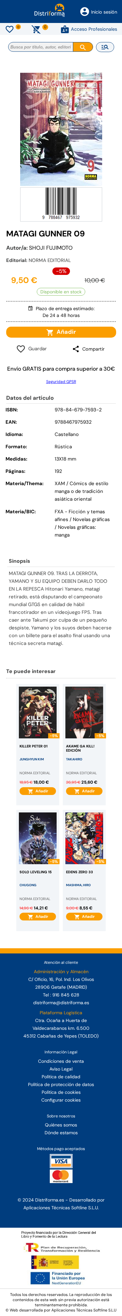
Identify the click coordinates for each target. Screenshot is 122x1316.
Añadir (65, 332)
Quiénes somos (61, 1125)
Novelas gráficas (91, 519)
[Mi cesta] (36, 29)
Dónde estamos (61, 1133)
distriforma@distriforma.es (61, 1003)
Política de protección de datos (61, 1084)
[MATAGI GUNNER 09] (61, 129)
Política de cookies (61, 1092)
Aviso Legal (61, 1069)
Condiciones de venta (61, 1061)
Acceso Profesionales (94, 29)
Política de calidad (61, 1077)
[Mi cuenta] (65, 29)
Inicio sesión (104, 12)
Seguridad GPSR (61, 381)
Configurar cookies (61, 1100)
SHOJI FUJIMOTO (51, 247)
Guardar (36, 348)
